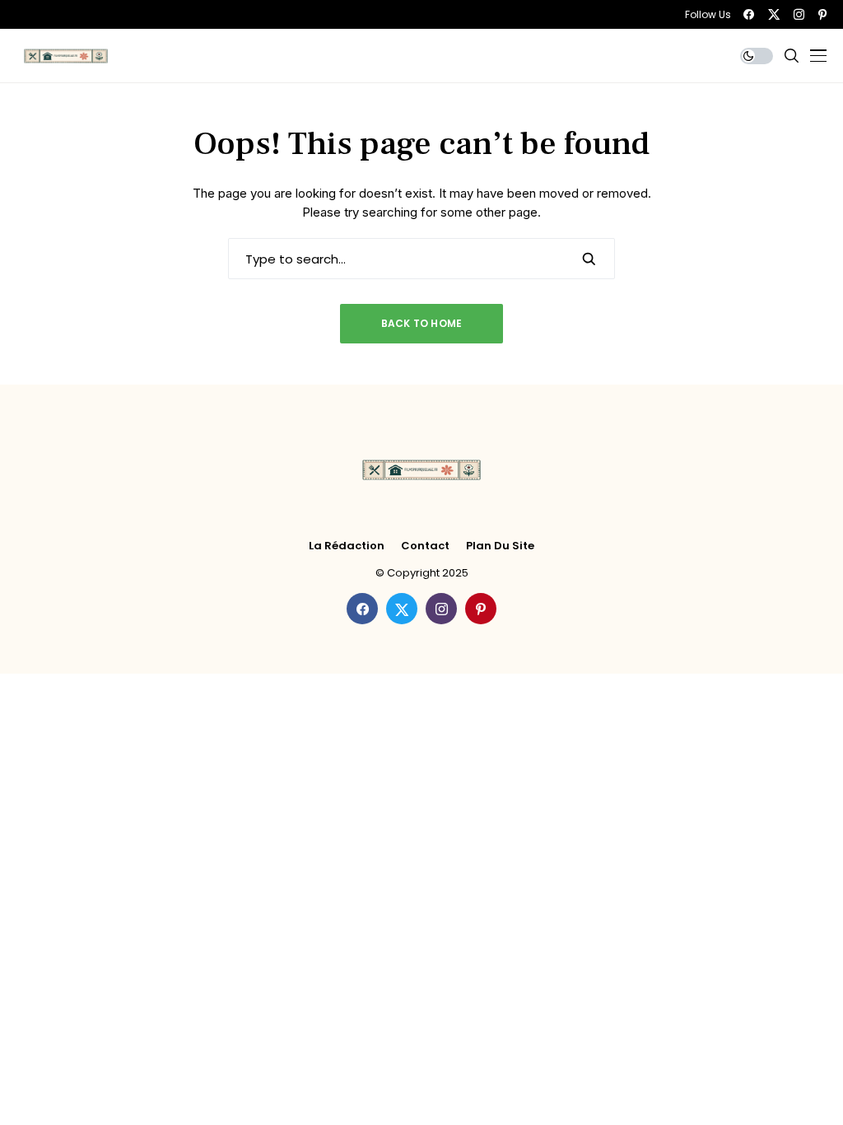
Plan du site (500, 546)
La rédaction (346, 546)
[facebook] (748, 14)
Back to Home (422, 323)
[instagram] (799, 14)
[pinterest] (822, 14)
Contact (425, 546)
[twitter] (774, 14)
